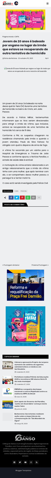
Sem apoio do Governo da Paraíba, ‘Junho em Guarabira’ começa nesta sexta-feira (30, 403)
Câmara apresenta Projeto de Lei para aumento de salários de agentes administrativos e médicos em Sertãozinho (31, 365)
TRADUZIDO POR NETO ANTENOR (25, 474)
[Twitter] (16, 198)
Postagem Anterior (11, 265)
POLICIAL (24, 191)
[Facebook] (11, 198)
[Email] (33, 198)
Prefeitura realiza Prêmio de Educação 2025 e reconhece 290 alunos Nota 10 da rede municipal (31, 379)
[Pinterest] (22, 198)
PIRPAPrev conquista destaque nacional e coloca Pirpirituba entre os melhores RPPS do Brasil (30, 391)
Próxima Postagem (39, 265)
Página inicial (7, 36)
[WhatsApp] (27, 198)
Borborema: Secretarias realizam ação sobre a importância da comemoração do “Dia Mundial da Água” (29, 417)
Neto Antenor (40, 470)
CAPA (17, 36)
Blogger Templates (23, 470)
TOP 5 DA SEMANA (11, 356)
